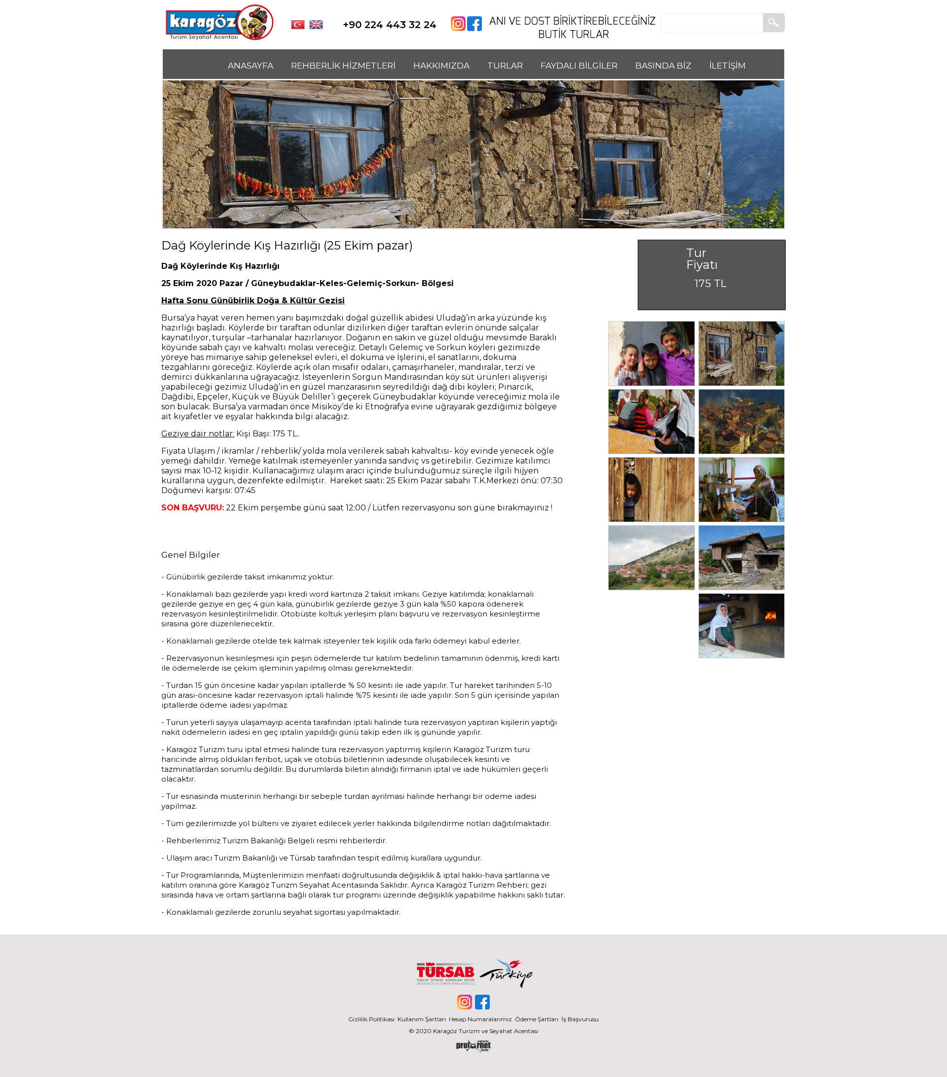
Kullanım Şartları (423, 1019)
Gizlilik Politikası (371, 1019)
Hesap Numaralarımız (480, 1019)
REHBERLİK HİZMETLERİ (343, 66)
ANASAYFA (250, 66)
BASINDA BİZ (663, 66)
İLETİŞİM (727, 66)
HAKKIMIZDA (441, 66)
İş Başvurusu (580, 1019)
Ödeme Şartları (536, 1019)
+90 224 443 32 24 (390, 25)
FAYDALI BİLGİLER (579, 66)
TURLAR (505, 66)
